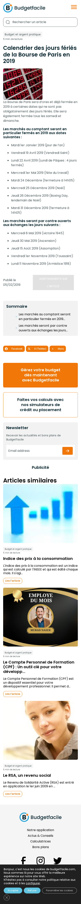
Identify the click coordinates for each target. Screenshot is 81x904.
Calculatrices (40, 841)
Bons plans (40, 847)
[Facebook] (23, 860)
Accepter (13, 890)
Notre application (40, 830)
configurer (33, 883)
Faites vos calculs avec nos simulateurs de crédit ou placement (40, 405)
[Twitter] (57, 860)
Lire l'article (12, 580)
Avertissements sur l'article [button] (53, 282)
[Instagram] (40, 860)
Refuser (32, 890)
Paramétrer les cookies (59, 890)
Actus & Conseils (40, 835)
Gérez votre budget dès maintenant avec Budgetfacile (40, 375)
